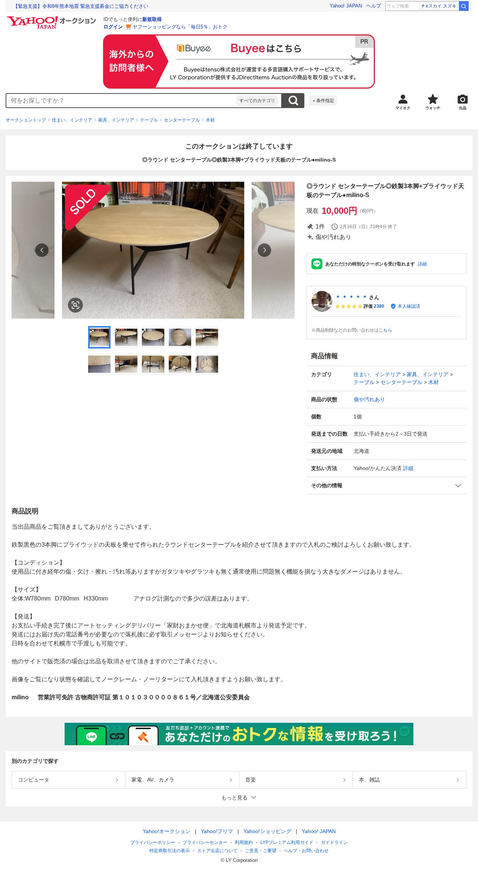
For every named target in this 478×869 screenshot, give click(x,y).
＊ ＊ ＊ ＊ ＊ (351, 297)
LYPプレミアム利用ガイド (286, 842)
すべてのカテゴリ (257, 100)
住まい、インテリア (72, 120)
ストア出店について (217, 850)
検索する (293, 100)
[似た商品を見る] (75, 305)
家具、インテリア (116, 120)
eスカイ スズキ (441, 6)
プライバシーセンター (205, 842)
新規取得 (152, 19)
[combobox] (121, 100)
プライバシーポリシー (152, 842)
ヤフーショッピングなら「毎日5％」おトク (180, 27)
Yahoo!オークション (166, 831)
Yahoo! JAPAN (346, 6)
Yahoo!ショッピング (267, 831)
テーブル (149, 120)
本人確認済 (409, 306)
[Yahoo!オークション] (53, 18)
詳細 (422, 264)
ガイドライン (334, 842)
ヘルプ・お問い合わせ (306, 850)
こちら (385, 330)
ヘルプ (373, 6)
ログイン (113, 27)
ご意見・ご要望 (260, 850)
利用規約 (244, 842)
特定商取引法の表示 (169, 850)
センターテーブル (182, 120)
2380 (379, 306)
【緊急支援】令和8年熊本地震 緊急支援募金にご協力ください (80, 6)
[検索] (464, 6)
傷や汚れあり (369, 399)
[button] (386, 485)
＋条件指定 (323, 100)
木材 (210, 120)
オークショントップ (26, 120)
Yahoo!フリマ (217, 831)
